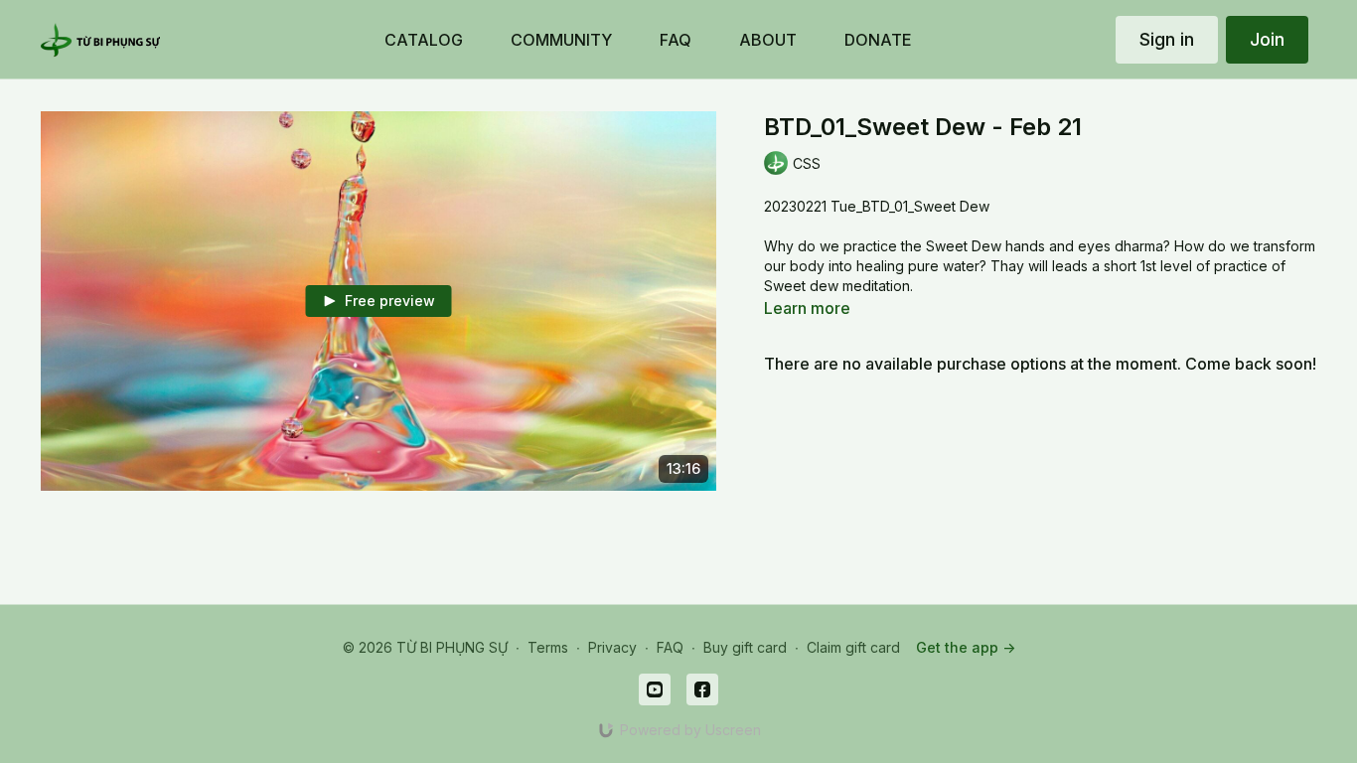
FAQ (670, 647)
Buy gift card (745, 647)
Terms (548, 647)
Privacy (612, 647)
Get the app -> (965, 647)
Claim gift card (853, 647)
